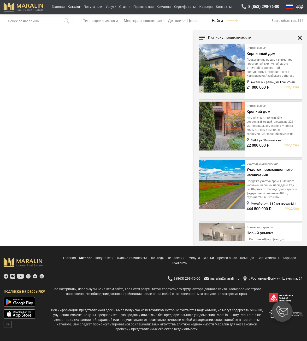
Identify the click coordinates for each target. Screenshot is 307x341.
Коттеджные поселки (167, 258)
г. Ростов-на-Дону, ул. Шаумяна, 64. (275, 278)
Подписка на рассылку (24, 291)
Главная (58, 7)
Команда (164, 7)
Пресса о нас (143, 7)
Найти (217, 20)
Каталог (74, 7)
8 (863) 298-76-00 (263, 6)
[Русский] (289, 7)
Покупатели (92, 7)
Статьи (124, 7)
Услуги (111, 7)
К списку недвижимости (229, 37)
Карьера (206, 7)
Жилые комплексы (132, 258)
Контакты (224, 7)
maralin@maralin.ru (225, 278)
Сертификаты (185, 7)
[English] (299, 7)
